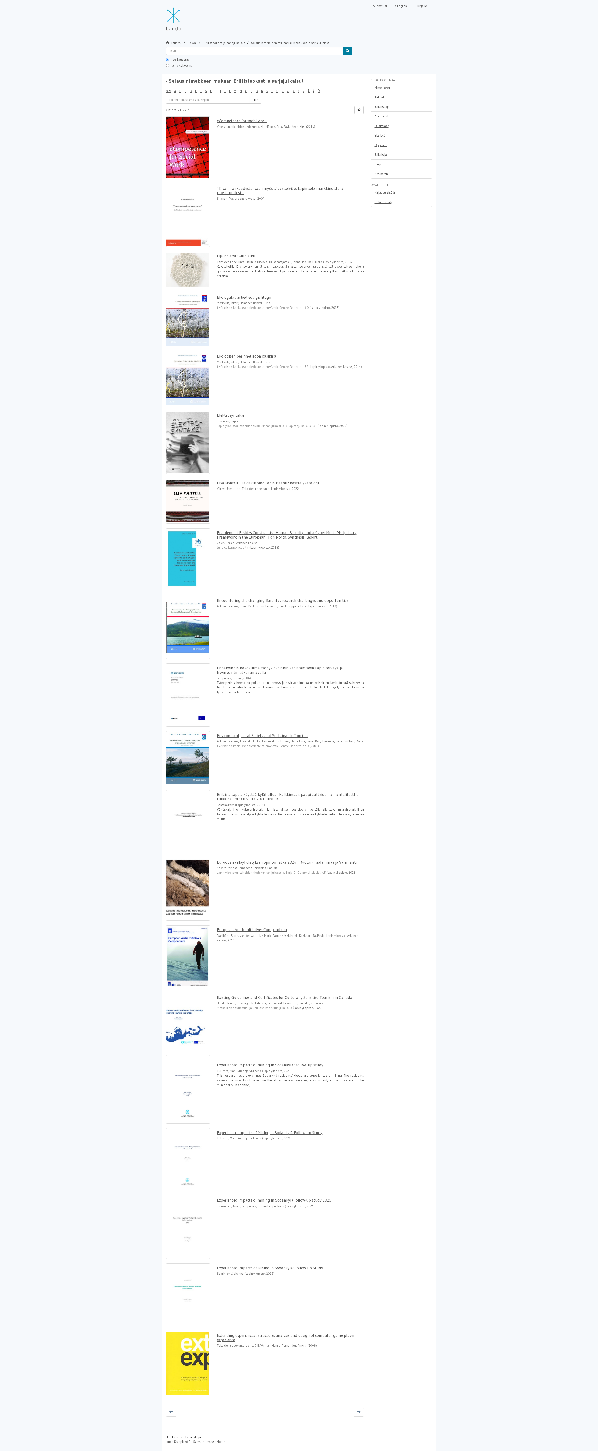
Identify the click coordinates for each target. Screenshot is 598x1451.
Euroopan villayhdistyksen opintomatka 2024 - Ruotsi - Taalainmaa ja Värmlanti (287, 862)
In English (400, 6)
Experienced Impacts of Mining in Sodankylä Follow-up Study (269, 1132)
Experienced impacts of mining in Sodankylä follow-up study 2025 (274, 1200)
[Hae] (347, 51)
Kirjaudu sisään (385, 192)
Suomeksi (380, 6)
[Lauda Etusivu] (183, 16)
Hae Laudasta (180, 59)
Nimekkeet (382, 87)
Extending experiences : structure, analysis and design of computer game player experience (286, 1337)
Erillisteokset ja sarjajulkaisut (224, 43)
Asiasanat (381, 116)
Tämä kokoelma (182, 65)
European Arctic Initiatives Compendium (252, 929)
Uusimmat (382, 126)
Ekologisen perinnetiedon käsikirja (246, 356)
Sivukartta (382, 174)
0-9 (168, 91)
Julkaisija (381, 155)
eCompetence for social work (242, 120)
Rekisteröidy (383, 202)
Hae (255, 100)
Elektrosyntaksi (230, 415)
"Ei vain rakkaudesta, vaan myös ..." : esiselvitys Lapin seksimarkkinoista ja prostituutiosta (280, 190)
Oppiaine (381, 145)
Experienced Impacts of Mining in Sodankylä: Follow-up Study (270, 1267)
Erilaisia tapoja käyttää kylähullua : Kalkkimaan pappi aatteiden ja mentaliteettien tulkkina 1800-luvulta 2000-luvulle (289, 796)
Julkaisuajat (383, 107)
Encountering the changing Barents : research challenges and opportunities (282, 600)
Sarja (378, 164)
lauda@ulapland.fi (178, 1442)
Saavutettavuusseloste (209, 1442)
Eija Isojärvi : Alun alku (236, 255)
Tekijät (379, 97)
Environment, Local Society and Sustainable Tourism (262, 735)
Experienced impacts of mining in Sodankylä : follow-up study (270, 1064)
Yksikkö (380, 135)
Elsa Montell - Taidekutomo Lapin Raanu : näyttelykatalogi (268, 482)
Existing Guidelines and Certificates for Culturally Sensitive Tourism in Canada (284, 997)
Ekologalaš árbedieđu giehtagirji (245, 297)
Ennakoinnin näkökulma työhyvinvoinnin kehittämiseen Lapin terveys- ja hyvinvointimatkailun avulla (280, 670)
